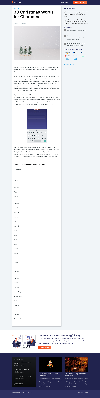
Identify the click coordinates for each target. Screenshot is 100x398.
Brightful (34, 97)
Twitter (86, 392)
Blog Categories (64, 2)
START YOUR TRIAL (79, 2)
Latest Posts (80, 392)
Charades (16, 90)
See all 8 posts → (19, 383)
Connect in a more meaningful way (20, 392)
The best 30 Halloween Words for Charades (23, 362)
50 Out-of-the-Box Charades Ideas (23, 377)
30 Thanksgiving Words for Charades (21, 370)
